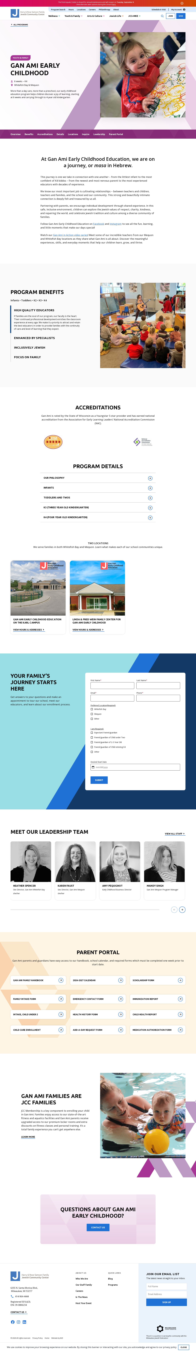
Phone (144, 693)
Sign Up (166, 1302)
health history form (85, 1014)
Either (96, 718)
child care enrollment (27, 1030)
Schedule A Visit (159, 10)
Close (184, 1347)
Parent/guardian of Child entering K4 (110, 747)
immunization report (145, 999)
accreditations (45, 134)
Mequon (97, 714)
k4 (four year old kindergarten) (65, 517)
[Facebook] (13, 1322)
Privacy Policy (38, 1338)
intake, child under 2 (25, 1014)
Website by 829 (57, 1338)
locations (73, 134)
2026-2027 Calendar (84, 980)
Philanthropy (104, 10)
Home (47, 1338)
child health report (145, 1014)
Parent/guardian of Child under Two (109, 737)
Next (182, 909)
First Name (101, 680)
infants (49, 487)
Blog (110, 1278)
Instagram (116, 223)
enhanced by (34, 338)
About (116, 10)
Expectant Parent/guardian (105, 732)
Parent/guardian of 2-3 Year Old (108, 742)
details (60, 134)
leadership (99, 134)
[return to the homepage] (30, 1275)
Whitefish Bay (100, 709)
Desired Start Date (99, 762)
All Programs (20, 25)
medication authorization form (152, 1030)
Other (96, 752)
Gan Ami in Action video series (70, 235)
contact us (98, 1227)
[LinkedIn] (24, 1322)
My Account (176, 10)
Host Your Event (84, 1303)
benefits (29, 134)
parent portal (116, 134)
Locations (81, 10)
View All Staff (173, 834)
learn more (28, 1137)
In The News (82, 1297)
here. (114, 4)
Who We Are (82, 1278)
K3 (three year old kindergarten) (66, 507)
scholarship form (143, 980)
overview (16, 134)
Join (170, 16)
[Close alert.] (182, 3)
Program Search (58, 10)
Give (181, 16)
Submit (99, 780)
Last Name (146, 680)
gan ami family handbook (28, 980)
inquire (85, 134)
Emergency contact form (88, 999)
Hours (71, 10)
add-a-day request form (87, 1030)
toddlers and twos (57, 497)
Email (98, 693)
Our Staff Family (84, 1285)
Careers (92, 10)
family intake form (24, 999)
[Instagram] (18, 1322)
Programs (113, 1285)
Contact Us (17, 1312)
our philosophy (54, 477)
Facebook (98, 223)
